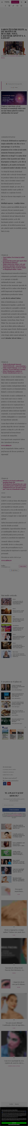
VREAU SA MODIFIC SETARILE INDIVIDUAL (14, 1124)
